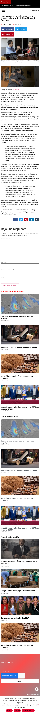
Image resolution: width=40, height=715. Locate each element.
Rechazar (17, 710)
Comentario (5, 239)
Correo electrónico (7, 270)
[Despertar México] (34, 11)
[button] (7, 29)
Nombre (4, 262)
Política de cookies (28, 710)
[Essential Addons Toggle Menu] (3, 10)
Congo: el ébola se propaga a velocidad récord (18, 591)
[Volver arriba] (36, 689)
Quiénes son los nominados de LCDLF (15, 618)
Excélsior (16, 90)
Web (2, 277)
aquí (20, 212)
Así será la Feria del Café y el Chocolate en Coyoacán (15, 5)
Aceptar (9, 710)
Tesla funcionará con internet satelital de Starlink (19, 347)
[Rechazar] (37, 704)
